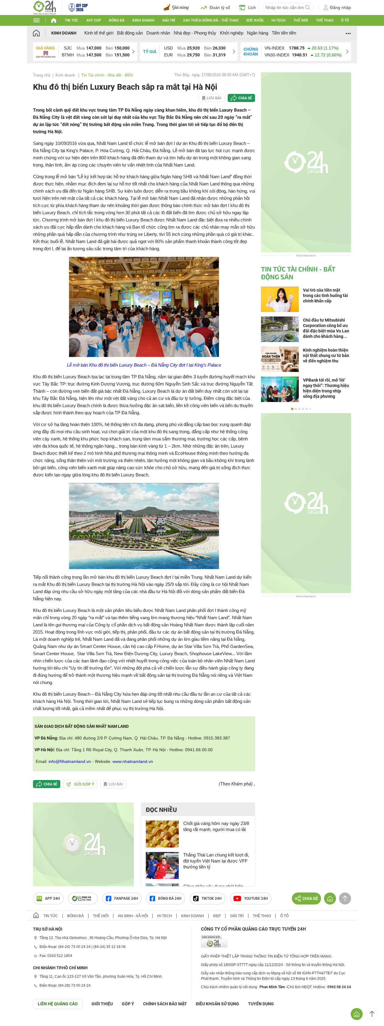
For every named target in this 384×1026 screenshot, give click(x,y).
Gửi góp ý (84, 784)
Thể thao (324, 20)
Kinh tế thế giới (98, 32)
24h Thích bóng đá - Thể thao (210, 20)
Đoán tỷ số (220, 7)
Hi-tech (279, 20)
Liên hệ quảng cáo (58, 1003)
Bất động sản (130, 32)
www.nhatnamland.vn (132, 761)
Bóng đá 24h (170, 898)
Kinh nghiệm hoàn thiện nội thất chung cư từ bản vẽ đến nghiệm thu (326, 355)
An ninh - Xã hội (133, 916)
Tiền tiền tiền (284, 32)
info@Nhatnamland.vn (70, 761)
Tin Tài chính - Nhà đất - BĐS (107, 75)
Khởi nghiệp (231, 32)
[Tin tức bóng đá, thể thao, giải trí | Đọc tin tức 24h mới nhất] (44, 7)
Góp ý (128, 1003)
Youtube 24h (256, 898)
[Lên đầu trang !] (372, 1014)
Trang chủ (41, 75)
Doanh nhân (158, 32)
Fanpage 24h (126, 898)
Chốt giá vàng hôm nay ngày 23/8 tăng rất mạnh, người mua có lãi (216, 826)
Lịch (252, 7)
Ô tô (345, 20)
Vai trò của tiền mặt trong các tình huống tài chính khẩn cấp (325, 295)
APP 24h (52, 898)
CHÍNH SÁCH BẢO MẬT (165, 1003)
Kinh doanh (143, 20)
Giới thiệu (102, 1003)
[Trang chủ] (42, 33)
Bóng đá (116, 20)
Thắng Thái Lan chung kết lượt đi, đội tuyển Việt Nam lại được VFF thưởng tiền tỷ (216, 860)
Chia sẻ (245, 98)
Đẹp (217, 916)
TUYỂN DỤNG (261, 1003)
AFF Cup (93, 20)
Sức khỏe (255, 20)
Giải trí (168, 20)
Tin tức (71, 20)
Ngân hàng (257, 32)
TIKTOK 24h (212, 898)
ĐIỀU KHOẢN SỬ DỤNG (217, 1003)
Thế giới (300, 20)
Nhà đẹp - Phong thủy (195, 32)
